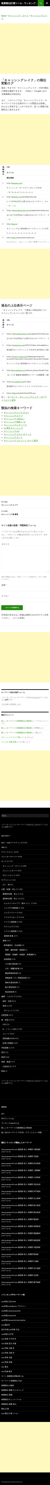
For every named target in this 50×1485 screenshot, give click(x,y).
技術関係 (7, 959)
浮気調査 (4, 1048)
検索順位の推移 (7, 1385)
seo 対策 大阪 (6, 1357)
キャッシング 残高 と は (15, 422)
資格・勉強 (5, 1062)
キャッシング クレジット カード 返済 (21, 440)
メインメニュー (47, 3)
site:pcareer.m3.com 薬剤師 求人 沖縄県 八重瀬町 (21, 1170)
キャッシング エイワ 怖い (11, 737)
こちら (36, 824)
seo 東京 (4, 1367)
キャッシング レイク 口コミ (16, 412)
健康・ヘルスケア (8, 996)
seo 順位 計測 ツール (9, 1413)
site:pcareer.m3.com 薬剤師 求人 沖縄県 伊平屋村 (21, 1191)
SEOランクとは (7, 1118)
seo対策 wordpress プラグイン (13, 1306)
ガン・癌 (6, 884)
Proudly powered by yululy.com (12, 1482)
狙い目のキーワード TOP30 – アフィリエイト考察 (21, 1132)
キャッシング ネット (13, 437)
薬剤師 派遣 (8, 936)
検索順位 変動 (6, 1395)
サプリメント (6, 880)
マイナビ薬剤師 (10, 922)
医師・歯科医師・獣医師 (15, 950)
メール (5, 596)
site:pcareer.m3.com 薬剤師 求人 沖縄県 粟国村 (20, 1219)
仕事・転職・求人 (8, 889)
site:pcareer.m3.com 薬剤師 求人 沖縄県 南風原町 (21, 1240)
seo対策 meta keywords (11, 1311)
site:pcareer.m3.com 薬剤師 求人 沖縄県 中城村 (20, 1261)
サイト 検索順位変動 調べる (12, 1376)
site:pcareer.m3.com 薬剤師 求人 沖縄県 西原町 (20, 1254)
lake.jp (14, 224)
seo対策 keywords (8, 1315)
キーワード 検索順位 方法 (11, 1381)
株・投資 (4, 1020)
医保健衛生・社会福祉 (13, 945)
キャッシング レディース (15, 425)
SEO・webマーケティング (12, 842)
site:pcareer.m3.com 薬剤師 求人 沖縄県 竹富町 (20, 1156)
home (3, 15)
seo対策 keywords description (13, 1320)
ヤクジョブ (8, 926)
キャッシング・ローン (18, 15)
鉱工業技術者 (10, 987)
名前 (4, 585)
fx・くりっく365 (9, 1029)
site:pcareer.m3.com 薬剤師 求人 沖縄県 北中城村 (21, 1268)
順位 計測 (5, 1409)
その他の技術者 (11, 964)
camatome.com (19, 345)
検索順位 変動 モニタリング (12, 1390)
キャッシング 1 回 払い (14, 418)
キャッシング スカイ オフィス (17, 434)
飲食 (3, 1071)
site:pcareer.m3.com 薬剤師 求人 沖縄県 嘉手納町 (21, 1282)
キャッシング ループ (13, 415)
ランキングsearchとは (10, 1123)
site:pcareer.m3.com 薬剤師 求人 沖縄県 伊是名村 (21, 1184)
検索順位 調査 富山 (8, 1404)
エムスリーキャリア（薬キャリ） (17, 903)
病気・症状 (7, 1001)
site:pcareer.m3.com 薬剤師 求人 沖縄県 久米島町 (21, 1177)
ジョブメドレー (10, 912)
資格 (4, 940)
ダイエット (8, 1010)
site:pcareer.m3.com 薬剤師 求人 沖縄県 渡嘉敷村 (21, 1233)
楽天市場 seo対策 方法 (10, 1329)
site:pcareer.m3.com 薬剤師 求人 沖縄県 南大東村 (21, 1205)
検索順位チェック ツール (11, 1399)
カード (4, 861)
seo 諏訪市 (5, 1325)
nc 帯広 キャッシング (13, 428)
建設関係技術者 (11, 973)
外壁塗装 (4, 1015)
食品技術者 (9, 992)
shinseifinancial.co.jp (21, 210)
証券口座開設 (8, 1043)
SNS (3, 847)
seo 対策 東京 (6, 1371)
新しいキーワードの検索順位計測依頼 (16, 721)
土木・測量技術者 (12, 968)
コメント (5, 544)
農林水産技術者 (11, 982)
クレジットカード (10, 870)
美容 (4, 1006)
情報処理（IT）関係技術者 (16, 978)
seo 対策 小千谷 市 (8, 1339)
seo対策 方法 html (8, 1301)
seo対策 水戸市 (7, 1334)
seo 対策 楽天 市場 (8, 1343)
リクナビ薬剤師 (10, 931)
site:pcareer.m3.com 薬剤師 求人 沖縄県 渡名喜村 (21, 1212)
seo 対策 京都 (6, 1362)
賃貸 (3, 1057)
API (2, 1114)
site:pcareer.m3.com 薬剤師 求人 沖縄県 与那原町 (21, 1247)
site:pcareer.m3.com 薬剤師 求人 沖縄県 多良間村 (21, 1163)
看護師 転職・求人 (10, 894)
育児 (3, 1052)
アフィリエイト (7, 852)
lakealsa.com (17, 183)
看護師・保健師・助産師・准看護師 (19, 954)
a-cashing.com (18, 382)
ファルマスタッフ (11, 917)
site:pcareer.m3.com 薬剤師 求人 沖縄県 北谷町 (20, 1275)
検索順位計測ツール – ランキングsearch (19, 3)
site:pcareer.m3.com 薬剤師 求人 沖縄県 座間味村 (21, 1226)
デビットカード (9, 875)
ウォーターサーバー (9, 856)
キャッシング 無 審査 (9, 512)
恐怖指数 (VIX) (8, 1038)
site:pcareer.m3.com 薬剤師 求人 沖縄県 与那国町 (21, 1149)
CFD (4, 1024)
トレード (6, 1034)
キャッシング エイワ (9, 503)
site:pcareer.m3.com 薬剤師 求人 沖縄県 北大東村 (21, 1198)
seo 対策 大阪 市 (7, 1348)
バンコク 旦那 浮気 (8, 742)
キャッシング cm (11, 431)
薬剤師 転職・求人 (10, 898)
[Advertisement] (25, 48)
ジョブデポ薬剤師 (11, 908)
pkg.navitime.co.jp (19, 370)
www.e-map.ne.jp (20, 356)
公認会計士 (7, 1066)
